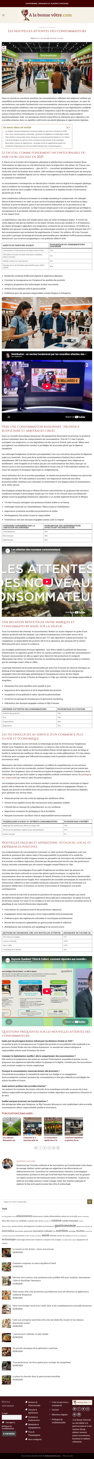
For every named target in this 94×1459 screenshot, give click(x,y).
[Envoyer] (89, 1201)
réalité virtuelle (30, 1236)
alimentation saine (57, 1216)
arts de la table (71, 1216)
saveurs (53, 1235)
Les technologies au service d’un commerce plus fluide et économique (34, 140)
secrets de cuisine (64, 1236)
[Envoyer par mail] (49, 1148)
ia (91, 1226)
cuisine (56, 1220)
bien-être (6, 1220)
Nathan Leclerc (57, 38)
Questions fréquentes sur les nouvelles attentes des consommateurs (33, 146)
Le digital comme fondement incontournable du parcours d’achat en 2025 (36, 131)
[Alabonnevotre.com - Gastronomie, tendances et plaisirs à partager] (47, 15)
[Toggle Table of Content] (67, 128)
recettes (80, 1230)
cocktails (23, 1220)
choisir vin (14, 1221)
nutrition (62, 1230)
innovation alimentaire (23, 1231)
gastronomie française (83, 1226)
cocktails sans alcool (35, 1221)
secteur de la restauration (79, 1236)
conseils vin (47, 1221)
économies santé (66, 1240)
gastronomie (65, 1225)
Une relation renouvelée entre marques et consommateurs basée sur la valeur (37, 137)
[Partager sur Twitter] (45, 1148)
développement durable (33, 1226)
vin (52, 1239)
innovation (8, 1230)
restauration (20, 1236)
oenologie (72, 1231)
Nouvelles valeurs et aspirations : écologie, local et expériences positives (35, 143)
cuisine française (70, 1220)
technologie (9, 1239)
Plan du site (68, 1456)
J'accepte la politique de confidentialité (8, 1425)
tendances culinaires (43, 1240)
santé (45, 1235)
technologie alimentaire (25, 1240)
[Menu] (3, 15)
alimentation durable (41, 1216)
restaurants (11, 1236)
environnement (48, 1226)
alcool (14, 1216)
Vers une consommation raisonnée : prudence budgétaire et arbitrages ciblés (37, 134)
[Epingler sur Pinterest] (54, 1148)
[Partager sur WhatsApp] (36, 1148)
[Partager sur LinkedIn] (58, 1148)
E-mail (5, 1413)
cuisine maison (17, 1226)
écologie (58, 1240)
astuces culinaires (83, 1216)
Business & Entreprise (47, 27)
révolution (38, 1236)
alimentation (24, 1216)
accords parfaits (7, 1216)
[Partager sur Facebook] (40, 1148)
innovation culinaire (43, 1230)
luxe (54, 1231)
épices (74, 1240)
